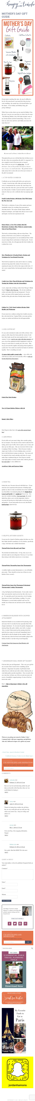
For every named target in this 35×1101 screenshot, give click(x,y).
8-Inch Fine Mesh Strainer (9, 397)
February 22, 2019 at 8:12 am (17, 782)
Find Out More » (18, 918)
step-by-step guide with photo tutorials (21, 339)
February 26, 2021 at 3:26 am (17, 847)
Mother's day (13, 844)
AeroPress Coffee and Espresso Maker (12, 466)
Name (4, 882)
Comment (5, 868)
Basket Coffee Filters (7, 419)
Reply (6, 792)
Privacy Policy (23, 1100)
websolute (12, 780)
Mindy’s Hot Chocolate (12, 290)
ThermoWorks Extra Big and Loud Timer (13, 548)
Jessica (11, 801)
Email (4, 888)
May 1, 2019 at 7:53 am (16, 827)
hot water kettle (6, 461)
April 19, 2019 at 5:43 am (16, 804)
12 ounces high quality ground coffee (12, 354)
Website (4, 894)
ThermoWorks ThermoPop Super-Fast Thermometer (16, 565)
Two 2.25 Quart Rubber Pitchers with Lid (13, 408)
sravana (12, 825)
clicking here (21, 164)
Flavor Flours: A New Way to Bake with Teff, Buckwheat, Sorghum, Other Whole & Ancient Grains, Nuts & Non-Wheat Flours (17, 227)
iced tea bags (5, 504)
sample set (18, 494)
